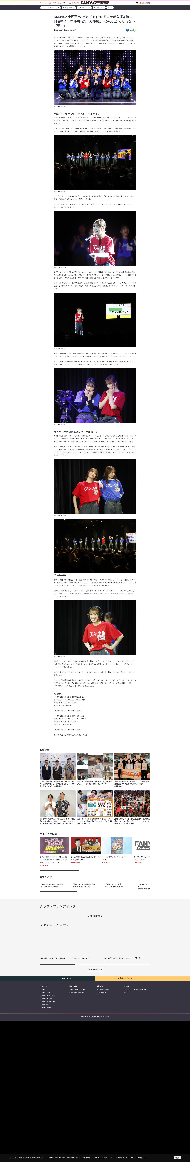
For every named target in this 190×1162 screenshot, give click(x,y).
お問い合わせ (101, 1005)
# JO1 (110, 7)
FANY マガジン (61, 106)
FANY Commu (46, 1021)
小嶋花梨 (84, 735)
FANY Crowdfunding (48, 1015)
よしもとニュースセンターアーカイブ (136, 1004)
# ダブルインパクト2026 (50, 7)
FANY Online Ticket (48, 1008)
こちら (76, 711)
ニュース (43, 3)
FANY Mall (45, 1018)
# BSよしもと (99, 7)
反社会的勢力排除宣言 (77, 1005)
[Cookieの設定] (114, 1158)
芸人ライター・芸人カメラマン (69, 3)
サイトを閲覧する (94, 931)
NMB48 (58, 735)
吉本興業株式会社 (103, 1002)
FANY (43, 1002)
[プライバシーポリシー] (129, 1158)
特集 (54, 3)
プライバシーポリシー (77, 1002)
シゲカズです (67, 735)
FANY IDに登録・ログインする (123, 991)
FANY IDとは (67, 991)
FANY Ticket (45, 1005)
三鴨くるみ (76, 735)
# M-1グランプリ (84, 7)
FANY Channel (46, 1011)
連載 (49, 3)
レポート (76, 30)
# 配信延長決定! (68, 7)
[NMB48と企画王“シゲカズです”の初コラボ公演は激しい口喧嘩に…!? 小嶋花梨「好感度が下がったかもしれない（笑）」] (127, 30)
